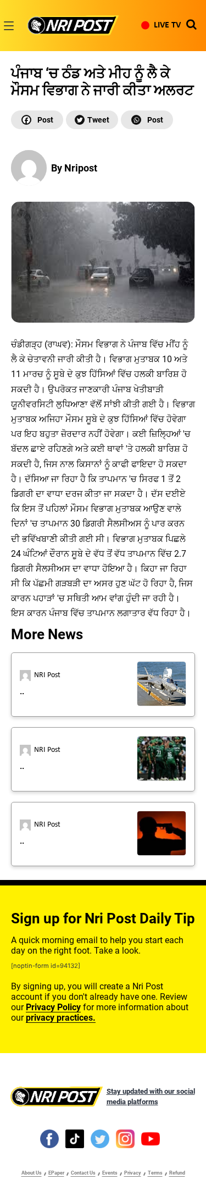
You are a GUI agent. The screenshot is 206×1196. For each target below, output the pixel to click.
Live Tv (167, 25)
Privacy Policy (53, 1007)
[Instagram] (125, 1138)
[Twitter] (92, 119)
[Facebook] (37, 119)
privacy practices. (61, 1017)
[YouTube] (150, 1138)
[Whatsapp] (147, 119)
